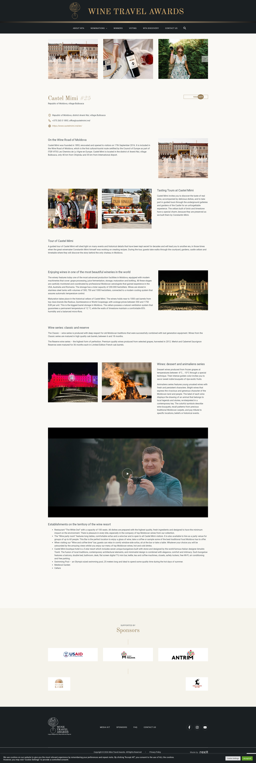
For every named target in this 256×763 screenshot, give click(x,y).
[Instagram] (197, 727)
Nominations (98, 28)
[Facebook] (189, 727)
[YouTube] (205, 727)
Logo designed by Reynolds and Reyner (59, 734)
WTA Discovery (151, 28)
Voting (133, 28)
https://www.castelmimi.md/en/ (67, 126)
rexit (204, 752)
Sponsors (121, 727)
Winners (118, 28)
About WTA (78, 28)
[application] (106, 28)
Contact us (171, 28)
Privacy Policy (155, 752)
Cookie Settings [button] (233, 758)
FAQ (135, 727)
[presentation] (52, 59)
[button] (184, 28)
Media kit (105, 727)
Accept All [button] (247, 758)
